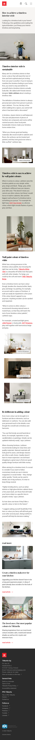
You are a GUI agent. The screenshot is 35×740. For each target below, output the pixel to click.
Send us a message (8, 681)
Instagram (5, 708)
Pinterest (5, 710)
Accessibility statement (9, 688)
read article (6, 592)
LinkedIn (4, 715)
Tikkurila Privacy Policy (9, 686)
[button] (21, 3)
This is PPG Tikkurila (8, 695)
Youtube (4, 713)
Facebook (5, 706)
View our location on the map (11, 674)
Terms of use (6, 683)
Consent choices (6, 734)
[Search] (26, 4)
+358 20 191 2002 (12, 672)
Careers (4, 697)
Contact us (5, 699)
